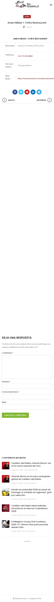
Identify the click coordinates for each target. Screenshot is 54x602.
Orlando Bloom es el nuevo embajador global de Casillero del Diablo (30, 478)
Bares (27, 17)
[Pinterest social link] (27, 92)
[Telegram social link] (39, 92)
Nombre (6, 381)
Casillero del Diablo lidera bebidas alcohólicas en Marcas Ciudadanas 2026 (29, 508)
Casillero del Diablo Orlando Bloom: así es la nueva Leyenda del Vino (31, 464)
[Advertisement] (27, 220)
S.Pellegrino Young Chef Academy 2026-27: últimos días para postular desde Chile (29, 524)
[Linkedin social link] (33, 92)
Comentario (7, 352)
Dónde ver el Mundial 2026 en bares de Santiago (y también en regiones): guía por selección (31, 492)
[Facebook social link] (14, 92)
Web (4, 402)
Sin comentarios (30, 470)
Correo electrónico (10, 392)
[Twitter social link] (20, 92)
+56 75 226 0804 (25, 56)
